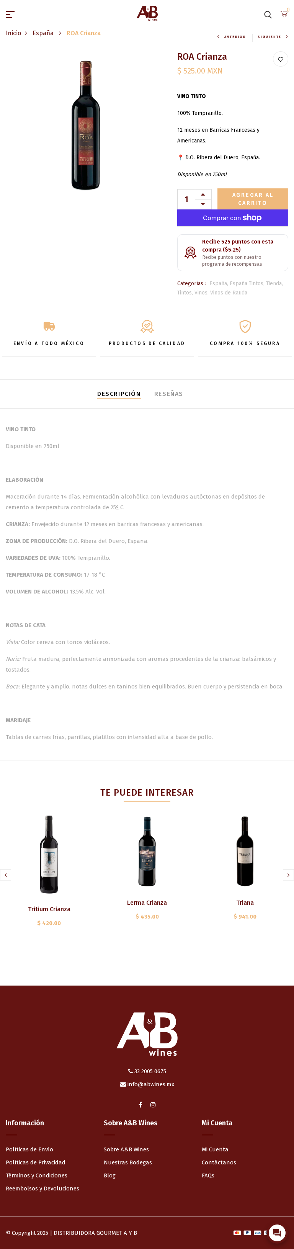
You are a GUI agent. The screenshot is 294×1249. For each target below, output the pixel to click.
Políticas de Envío (29, 1149)
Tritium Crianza (49, 909)
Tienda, (274, 283)
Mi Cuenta (215, 1149)
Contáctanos (219, 1162)
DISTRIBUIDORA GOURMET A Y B (95, 1232)
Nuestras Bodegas (128, 1162)
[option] (49, 881)
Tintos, (185, 292)
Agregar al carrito (253, 199)
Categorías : (191, 283)
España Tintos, (248, 283)
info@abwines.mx (150, 1084)
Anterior (235, 37)
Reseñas (168, 393)
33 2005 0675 (149, 1071)
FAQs (208, 1175)
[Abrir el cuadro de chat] (277, 1233)
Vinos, (202, 292)
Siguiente (269, 37)
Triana (245, 902)
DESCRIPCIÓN (119, 393)
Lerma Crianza (147, 902)
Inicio (13, 33)
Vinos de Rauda (228, 292)
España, (219, 283)
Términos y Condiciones (36, 1175)
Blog (110, 1175)
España (44, 33)
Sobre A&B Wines (126, 1149)
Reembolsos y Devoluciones (42, 1188)
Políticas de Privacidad (35, 1162)
